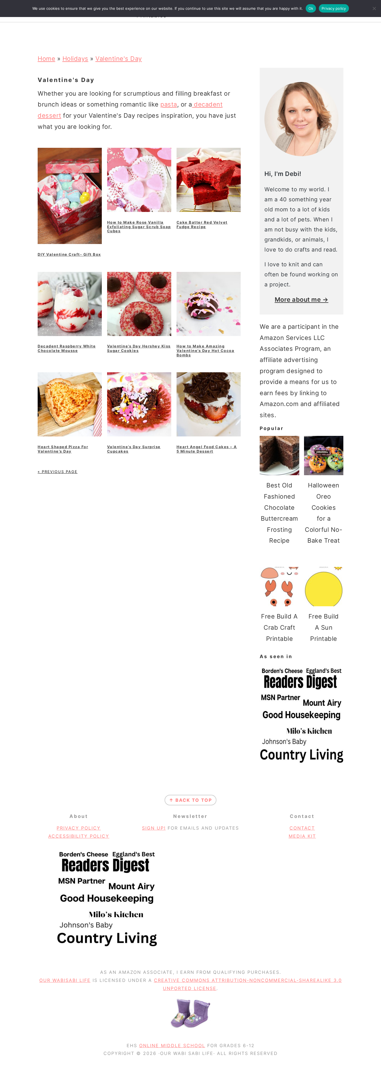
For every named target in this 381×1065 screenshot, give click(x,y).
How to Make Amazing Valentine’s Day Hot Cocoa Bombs (206, 350)
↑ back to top (190, 800)
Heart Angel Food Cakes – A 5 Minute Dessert (207, 449)
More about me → (302, 299)
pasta (168, 104)
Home (46, 58)
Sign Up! (154, 828)
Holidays (75, 58)
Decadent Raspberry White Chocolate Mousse (67, 348)
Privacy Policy (79, 828)
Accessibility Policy (78, 836)
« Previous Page (58, 471)
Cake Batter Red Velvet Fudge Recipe (202, 224)
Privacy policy (334, 8)
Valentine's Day (118, 58)
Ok (311, 8)
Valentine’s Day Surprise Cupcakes (134, 449)
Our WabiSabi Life (65, 980)
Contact (302, 828)
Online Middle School (172, 1045)
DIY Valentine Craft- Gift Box (69, 254)
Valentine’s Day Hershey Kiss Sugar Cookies (139, 348)
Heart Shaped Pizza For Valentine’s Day (63, 449)
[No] (374, 8)
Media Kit (302, 836)
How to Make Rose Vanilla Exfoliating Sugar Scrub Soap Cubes (139, 226)
